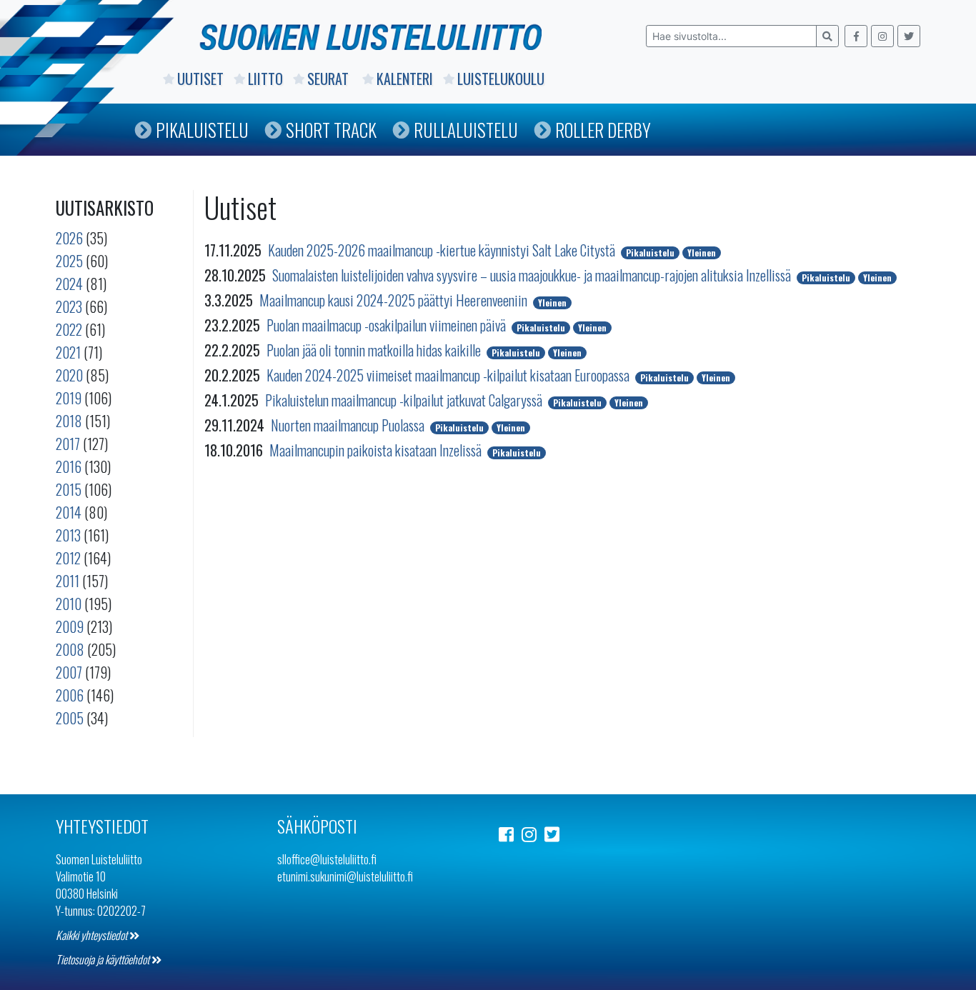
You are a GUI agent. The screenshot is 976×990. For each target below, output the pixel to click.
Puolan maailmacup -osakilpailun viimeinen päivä (388, 325)
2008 (70, 649)
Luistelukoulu (500, 78)
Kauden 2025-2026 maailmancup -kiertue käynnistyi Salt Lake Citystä (443, 250)
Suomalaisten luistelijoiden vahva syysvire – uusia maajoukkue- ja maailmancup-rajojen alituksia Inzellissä (533, 275)
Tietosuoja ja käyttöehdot (103, 959)
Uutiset (200, 78)
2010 (68, 603)
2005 (70, 718)
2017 (68, 443)
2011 (67, 580)
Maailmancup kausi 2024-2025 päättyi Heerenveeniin (394, 300)
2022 (69, 329)
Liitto (265, 78)
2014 (68, 512)
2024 (69, 283)
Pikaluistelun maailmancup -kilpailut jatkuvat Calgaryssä (405, 400)
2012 (68, 558)
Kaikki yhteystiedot (92, 935)
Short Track (331, 129)
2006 (70, 695)
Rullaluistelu (466, 129)
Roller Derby (603, 129)
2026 (69, 238)
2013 (68, 535)
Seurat (329, 78)
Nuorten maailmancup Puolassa (349, 425)
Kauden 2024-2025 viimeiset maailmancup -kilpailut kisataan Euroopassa (449, 375)
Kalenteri (405, 78)
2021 (68, 352)
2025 (69, 260)
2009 (70, 626)
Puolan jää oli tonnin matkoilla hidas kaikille (375, 350)
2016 (68, 466)
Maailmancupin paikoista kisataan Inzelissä (376, 450)
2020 (69, 375)
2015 (68, 489)
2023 (69, 306)
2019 (68, 398)
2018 (69, 420)
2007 (69, 672)
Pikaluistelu (202, 129)
